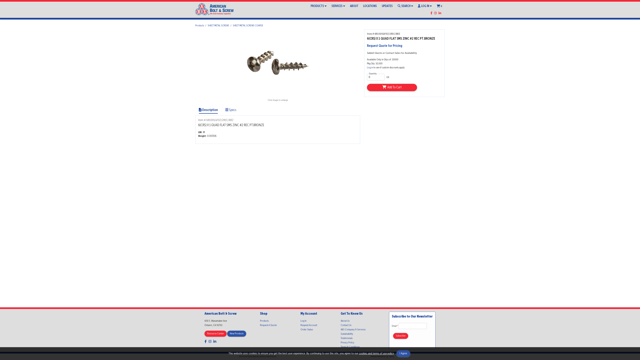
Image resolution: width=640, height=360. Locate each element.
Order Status (306, 329)
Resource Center (215, 333)
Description (210, 110)
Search (405, 6)
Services (337, 6)
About (354, 6)
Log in (370, 67)
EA (388, 77)
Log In (425, 6)
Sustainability (347, 334)
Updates (387, 6)
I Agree (403, 353)
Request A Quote (268, 325)
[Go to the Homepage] (214, 9)
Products (317, 6)
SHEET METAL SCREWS (218, 25)
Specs (232, 110)
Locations (370, 6)
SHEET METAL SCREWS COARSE (248, 25)
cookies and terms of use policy (376, 353)
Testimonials (346, 338)
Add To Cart (394, 87)
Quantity (373, 73)
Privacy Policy (347, 342)
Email (395, 326)
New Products (237, 333)
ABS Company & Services (353, 329)
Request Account (308, 325)
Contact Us (346, 325)
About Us (345, 321)
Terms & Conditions (350, 347)
